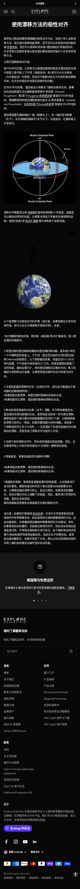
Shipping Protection (55, 698)
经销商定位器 (11, 685)
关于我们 (9, 679)
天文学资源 (10, 756)
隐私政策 (33, 877)
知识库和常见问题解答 (57, 711)
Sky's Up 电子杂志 (14, 786)
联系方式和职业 (13, 692)
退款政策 (8, 877)
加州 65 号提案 (12, 724)
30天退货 (40, 3)
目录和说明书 (51, 705)
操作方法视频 (11, 762)
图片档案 (9, 718)
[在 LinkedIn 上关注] (34, 841)
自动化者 (38, 513)
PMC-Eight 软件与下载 (57, 718)
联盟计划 (9, 705)
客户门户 (49, 672)
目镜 (30, 212)
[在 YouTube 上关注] (25, 841)
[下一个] (75, 3)
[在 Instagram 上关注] (15, 841)
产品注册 (49, 685)
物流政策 (46, 877)
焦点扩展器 (31, 221)
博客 (6, 672)
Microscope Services (56, 692)
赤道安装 (12, 47)
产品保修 (49, 679)
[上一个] (4, 3)
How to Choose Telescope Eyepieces (19, 771)
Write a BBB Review (15, 731)
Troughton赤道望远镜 (39, 95)
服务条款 (20, 877)
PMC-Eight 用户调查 (55, 724)
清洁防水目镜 (11, 779)
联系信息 (59, 877)
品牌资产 (9, 711)
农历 (6, 749)
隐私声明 (9, 698)
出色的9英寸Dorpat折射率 (39, 104)
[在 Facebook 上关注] (6, 841)
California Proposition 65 (18, 792)
